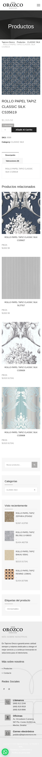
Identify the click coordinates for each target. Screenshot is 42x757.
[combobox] (21, 490)
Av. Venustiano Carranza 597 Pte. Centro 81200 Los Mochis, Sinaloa (24, 722)
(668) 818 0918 (19, 707)
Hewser (35, 744)
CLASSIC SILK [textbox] (21, 490)
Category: (6, 142)
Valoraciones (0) (12, 161)
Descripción (10, 155)
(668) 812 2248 (19, 703)
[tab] (10, 155)
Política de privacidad (21, 753)
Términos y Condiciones (20, 750)
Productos (8, 669)
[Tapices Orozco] (13, 5)
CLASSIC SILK (17, 142)
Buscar (34, 465)
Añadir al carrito (24, 130)
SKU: (4, 138)
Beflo (21, 747)
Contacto (7, 673)
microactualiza (12, 609)
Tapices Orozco (22, 744)
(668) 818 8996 (19, 710)
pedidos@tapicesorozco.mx (24, 735)
